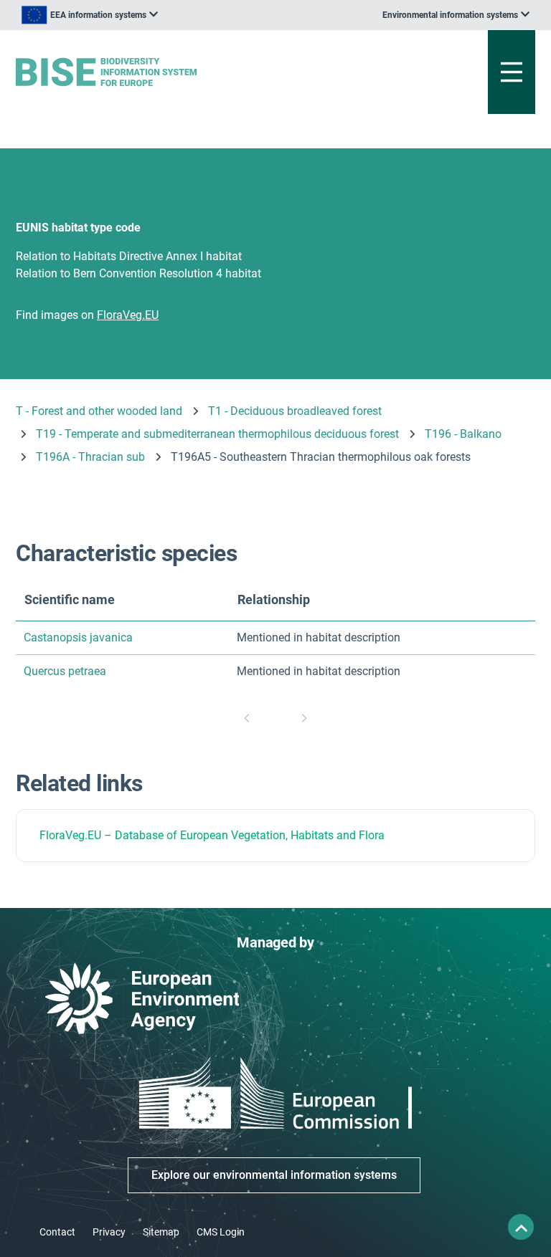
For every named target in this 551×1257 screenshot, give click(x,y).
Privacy (109, 1232)
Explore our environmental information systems (274, 1175)
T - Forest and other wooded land (99, 411)
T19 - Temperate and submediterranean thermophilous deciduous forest (217, 434)
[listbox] (90, 15)
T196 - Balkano (463, 434)
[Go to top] (521, 1227)
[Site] (185, 72)
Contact (57, 1232)
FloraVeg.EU (70, 835)
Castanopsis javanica (78, 637)
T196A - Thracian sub (90, 457)
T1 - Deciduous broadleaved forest (295, 411)
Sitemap (161, 1232)
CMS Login (221, 1232)
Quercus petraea (65, 671)
